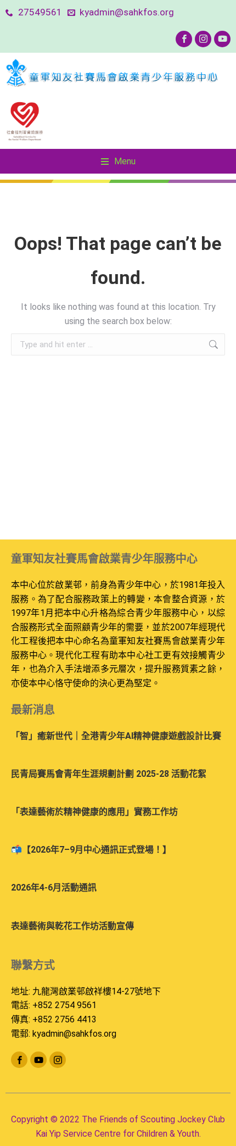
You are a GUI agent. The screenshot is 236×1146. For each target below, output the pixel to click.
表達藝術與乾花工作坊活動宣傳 (72, 926)
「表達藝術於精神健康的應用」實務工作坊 (94, 811)
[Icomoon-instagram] (203, 39)
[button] (118, 161)
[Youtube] (222, 39)
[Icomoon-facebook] (184, 39)
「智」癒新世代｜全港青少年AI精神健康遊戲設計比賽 (116, 736)
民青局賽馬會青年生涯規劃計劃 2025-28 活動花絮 (108, 774)
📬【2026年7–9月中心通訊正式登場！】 (91, 849)
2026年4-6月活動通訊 (54, 887)
